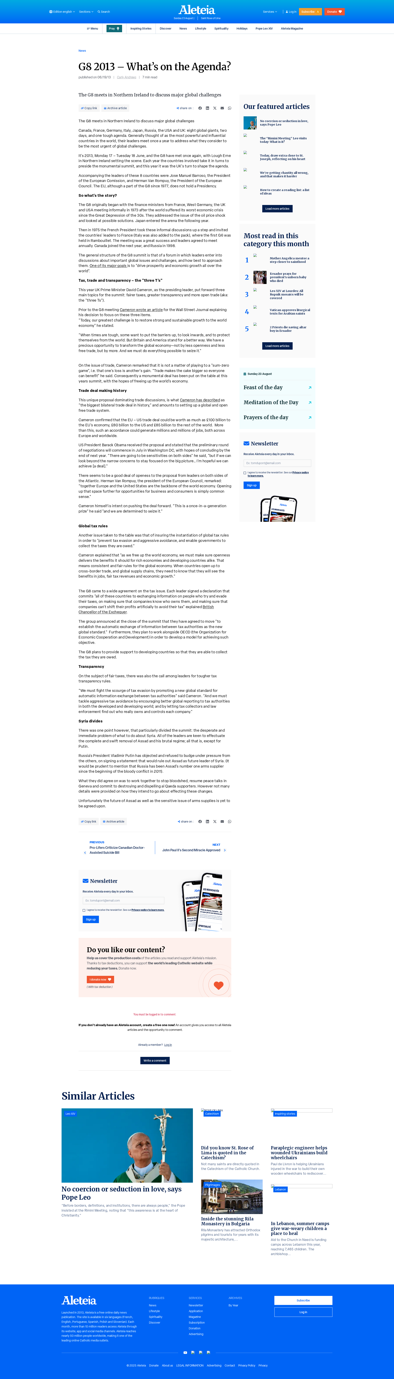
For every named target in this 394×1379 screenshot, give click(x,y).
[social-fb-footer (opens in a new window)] (193, 1352)
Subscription (197, 1322)
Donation (194, 1328)
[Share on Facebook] (200, 108)
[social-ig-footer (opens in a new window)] (209, 1352)
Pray (112, 28)
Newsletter (196, 1305)
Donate (332, 12)
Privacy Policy (246, 1365)
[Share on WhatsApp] (229, 108)
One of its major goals (108, 265)
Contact (230, 1365)
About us (167, 1365)
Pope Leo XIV (264, 28)
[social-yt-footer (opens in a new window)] (185, 1352)
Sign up (91, 919)
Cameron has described (200, 400)
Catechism (212, 1114)
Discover (165, 28)
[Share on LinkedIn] (207, 108)
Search (105, 12)
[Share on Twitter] (214, 108)
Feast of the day (263, 387)
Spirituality (221, 28)
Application (196, 1311)
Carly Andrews (126, 77)
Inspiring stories (285, 1114)
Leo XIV (70, 1114)
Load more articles (277, 209)
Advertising (196, 1334)
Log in (293, 12)
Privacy (263, 1365)
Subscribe (308, 12)
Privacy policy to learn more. (148, 910)
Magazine (195, 1317)
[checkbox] (84, 910)
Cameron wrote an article (141, 309)
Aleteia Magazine (292, 28)
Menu (94, 28)
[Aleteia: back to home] (197, 9)
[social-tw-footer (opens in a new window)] (201, 1352)
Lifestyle (200, 28)
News (183, 28)
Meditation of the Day (271, 402)
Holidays (242, 28)
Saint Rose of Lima (210, 18)
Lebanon (280, 1189)
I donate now (98, 979)
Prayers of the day (266, 417)
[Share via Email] (222, 108)
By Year (233, 1305)
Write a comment (155, 1060)
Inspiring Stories (141, 28)
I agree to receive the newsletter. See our (125, 910)
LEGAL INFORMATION (190, 1365)
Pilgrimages (212, 1185)
